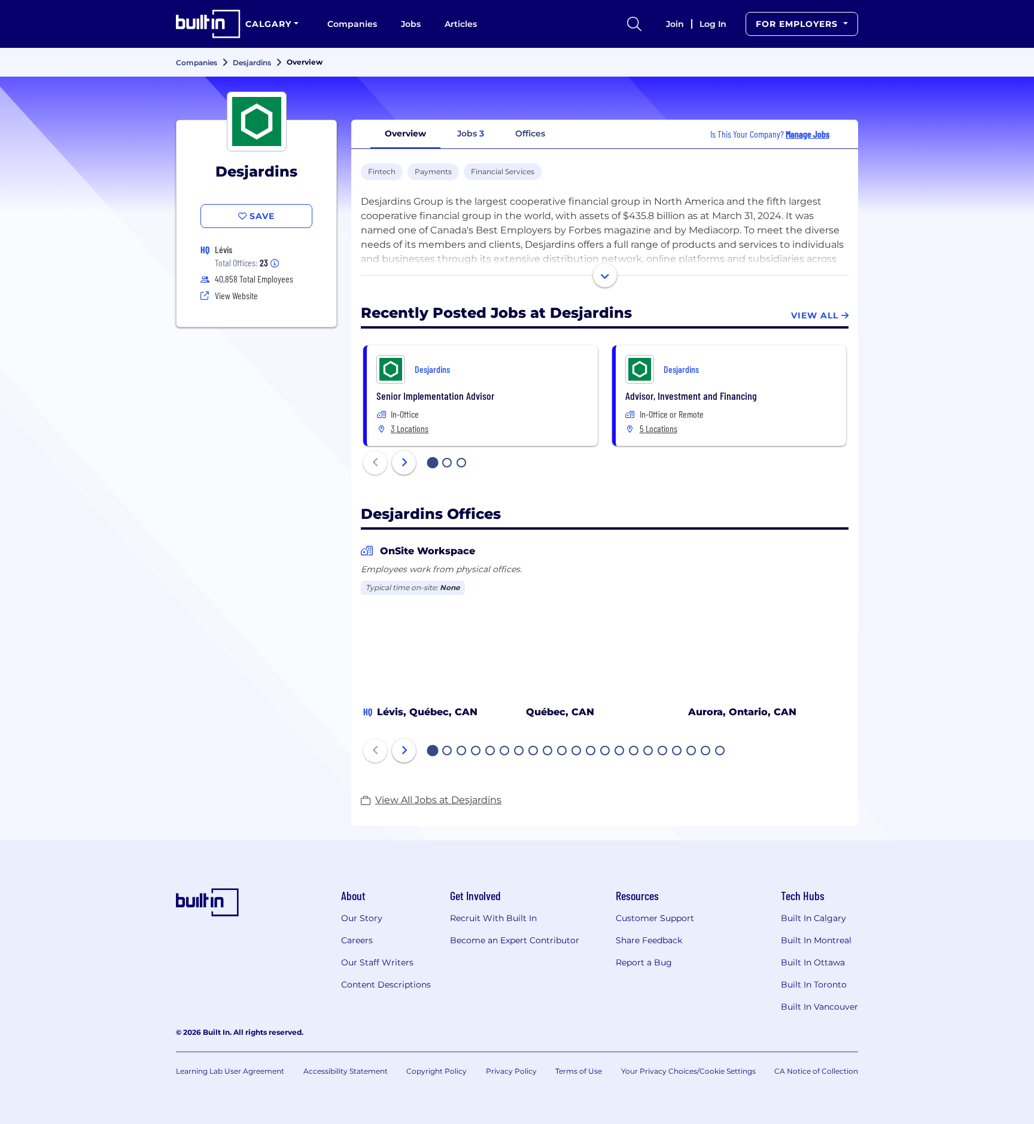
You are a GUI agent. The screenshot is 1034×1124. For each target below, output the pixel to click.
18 (677, 751)
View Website (236, 295)
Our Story (361, 918)
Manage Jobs (807, 133)
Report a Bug (644, 962)
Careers (357, 940)
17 (663, 751)
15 (634, 751)
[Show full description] (605, 275)
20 (706, 751)
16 (648, 751)
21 (720, 751)
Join (675, 24)
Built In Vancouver (819, 1006)
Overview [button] (405, 133)
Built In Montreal (816, 940)
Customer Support (655, 918)
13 (605, 751)
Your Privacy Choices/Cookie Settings (688, 1071)
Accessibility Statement (345, 1071)
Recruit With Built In (493, 918)
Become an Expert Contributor (514, 940)
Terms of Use (578, 1071)
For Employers (798, 24)
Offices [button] (530, 133)
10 (562, 751)
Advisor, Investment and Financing (691, 395)
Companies (352, 24)
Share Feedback (649, 940)
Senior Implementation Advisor (435, 395)
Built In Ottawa (813, 962)
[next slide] (404, 463)
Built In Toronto (814, 984)
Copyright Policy (436, 1071)
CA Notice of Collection (816, 1071)
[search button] (634, 24)
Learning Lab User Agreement (230, 1071)
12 (591, 751)
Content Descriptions (386, 984)
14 (620, 751)
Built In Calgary (813, 918)
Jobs (411, 24)
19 (692, 751)
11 (576, 751)
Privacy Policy (511, 1071)
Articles (461, 24)
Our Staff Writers (377, 962)
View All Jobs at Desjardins (438, 800)
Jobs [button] (470, 133)
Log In (713, 24)
